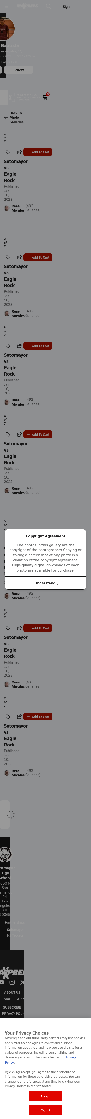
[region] (45, 1068)
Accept (46, 1096)
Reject (45, 1110)
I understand (44, 583)
